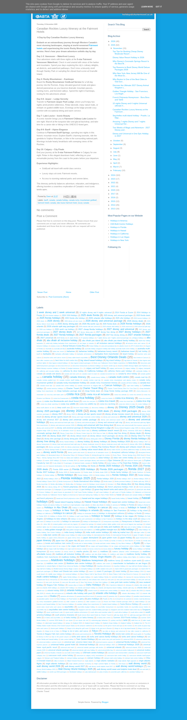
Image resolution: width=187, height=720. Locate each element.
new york (111, 579)
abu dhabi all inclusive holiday (62, 340)
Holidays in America (118, 221)
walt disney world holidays (129, 666)
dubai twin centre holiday (123, 458)
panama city (113, 596)
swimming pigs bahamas (99, 620)
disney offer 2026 (136, 444)
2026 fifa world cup (90, 324)
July (115, 152)
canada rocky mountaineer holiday (71, 383)
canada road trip (141, 377)
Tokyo (95, 631)
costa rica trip (143, 401)
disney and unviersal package (69, 428)
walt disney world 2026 (48, 666)
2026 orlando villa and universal (89, 326)
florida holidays (65, 475)
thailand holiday (126, 623)
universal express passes (104, 642)
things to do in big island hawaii (125, 628)
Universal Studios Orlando (52, 653)
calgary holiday (130, 368)
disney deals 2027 (58, 436)
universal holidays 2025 (107, 644)
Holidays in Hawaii (118, 230)
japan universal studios (88, 540)
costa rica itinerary (124, 398)
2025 (113, 45)
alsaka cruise (55, 346)
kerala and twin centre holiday (105, 543)
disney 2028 (71, 414)
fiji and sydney (70, 466)
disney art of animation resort (63, 430)
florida (93, 466)
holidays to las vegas (124, 516)
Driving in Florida (83, 455)
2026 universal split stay (142, 326)
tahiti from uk (135, 620)
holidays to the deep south (126, 519)
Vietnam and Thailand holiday (54, 658)
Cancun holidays (113, 385)
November (118, 48)
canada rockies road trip (91, 380)
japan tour (60, 540)
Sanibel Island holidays (109, 604)
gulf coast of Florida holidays (122, 492)
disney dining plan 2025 (73, 439)
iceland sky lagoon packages (77, 527)
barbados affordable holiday (64, 354)
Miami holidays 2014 (136, 571)
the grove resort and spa (113, 625)
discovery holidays (98, 407)
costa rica (73, 394)
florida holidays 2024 (51, 478)
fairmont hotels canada (47, 203)
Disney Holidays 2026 (120, 441)
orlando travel (92, 590)
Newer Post (42, 292)
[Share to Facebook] (72, 196)
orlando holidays (75, 590)
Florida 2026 (131, 465)
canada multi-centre (118, 377)
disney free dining (46, 441)
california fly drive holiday (73, 371)
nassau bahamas (140, 577)
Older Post (94, 292)
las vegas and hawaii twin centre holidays (126, 546)
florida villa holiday (57, 484)
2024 (113, 175)
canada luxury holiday (98, 377)
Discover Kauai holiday (81, 407)
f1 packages (68, 463)
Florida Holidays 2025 (75, 478)
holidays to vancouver (71, 521)
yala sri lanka (103, 672)
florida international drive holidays (87, 481)
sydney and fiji (115, 620)
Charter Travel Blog (93, 388)
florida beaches (75, 472)
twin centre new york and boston (109, 639)
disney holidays (100, 441)
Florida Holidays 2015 (85, 475)
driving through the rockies (101, 455)
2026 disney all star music (73, 321)
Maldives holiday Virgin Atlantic (96, 557)
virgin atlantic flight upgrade (127, 661)
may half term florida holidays (138, 566)
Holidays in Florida (118, 227)
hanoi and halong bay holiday (88, 495)
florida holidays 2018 (102, 475)
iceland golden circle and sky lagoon (65, 524)
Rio (111, 599)
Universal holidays (87, 644)
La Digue (147, 543)
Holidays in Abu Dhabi (55, 507)
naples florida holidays (70, 577)
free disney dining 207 (52, 487)
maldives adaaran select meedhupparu (125, 551)
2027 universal (46, 338)
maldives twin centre (54, 563)
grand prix (130, 489)
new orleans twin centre (97, 579)
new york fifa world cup (70, 582)
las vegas (62, 546)
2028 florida (61, 338)
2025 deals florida (90, 315)
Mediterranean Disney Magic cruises (66, 569)
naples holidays (85, 577)
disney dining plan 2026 (94, 439)
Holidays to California (44, 513)
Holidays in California (119, 234)
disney (110, 407)
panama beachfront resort (85, 596)
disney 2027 (57, 414)
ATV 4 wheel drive (137, 346)
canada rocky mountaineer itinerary (103, 383)
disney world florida (53, 452)
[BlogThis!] (67, 196)
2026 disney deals (135, 321)
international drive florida (102, 535)
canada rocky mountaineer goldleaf (83, 200)
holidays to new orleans (56, 519)
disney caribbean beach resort (105, 430)
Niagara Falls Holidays (56, 585)
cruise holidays (143, 404)
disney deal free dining (117, 433)
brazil (120, 366)
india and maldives (112, 527)
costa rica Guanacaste (60, 398)
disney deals (135, 433)
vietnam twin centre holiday (134, 658)
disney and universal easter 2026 (113, 420)
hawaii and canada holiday (133, 495)
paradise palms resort (46, 599)
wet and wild (144, 669)
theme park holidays (57, 628)
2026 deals (40, 321)
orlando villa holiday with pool (79, 593)
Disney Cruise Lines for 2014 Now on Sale (90, 433)
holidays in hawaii (137, 507)
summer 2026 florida (56, 620)
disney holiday (83, 441)
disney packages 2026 (56, 447)
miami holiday (120, 571)
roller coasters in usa (93, 601)
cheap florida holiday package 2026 (118, 391)
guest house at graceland (62, 492)
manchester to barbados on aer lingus (130, 563)
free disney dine (124, 484)
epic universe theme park (132, 460)
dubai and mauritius (89, 458)
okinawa (128, 585)
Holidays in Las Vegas (119, 237)
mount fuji (144, 574)
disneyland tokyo (54, 455)
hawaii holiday (133, 498)
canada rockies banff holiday (69, 380)
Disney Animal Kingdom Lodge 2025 (126, 428)
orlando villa (124, 590)
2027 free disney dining (115, 335)
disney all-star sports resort (56, 417)
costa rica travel (106, 401)
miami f (91, 571)
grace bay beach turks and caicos (109, 489)
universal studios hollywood (125, 650)
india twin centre (50, 535)
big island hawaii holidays (91, 360)
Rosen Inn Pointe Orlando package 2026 (118, 601)
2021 (113, 186)
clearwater (40, 394)
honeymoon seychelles (111, 521)
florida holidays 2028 (141, 478)
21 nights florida (72, 338)
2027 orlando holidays (139, 334)
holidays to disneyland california (111, 513)
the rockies (128, 625)
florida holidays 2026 (105, 479)
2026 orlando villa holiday (111, 326)
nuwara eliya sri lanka (75, 585)
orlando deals (142, 588)
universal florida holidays (126, 642)
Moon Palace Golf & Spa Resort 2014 (93, 574)
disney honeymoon (43, 444)
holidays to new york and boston (82, 519)
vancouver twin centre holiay (116, 655)
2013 (113, 209)
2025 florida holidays (50, 318)
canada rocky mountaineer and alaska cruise (120, 380)
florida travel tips (42, 484)
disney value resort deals (92, 449)
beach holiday (128, 354)
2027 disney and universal (120, 329)
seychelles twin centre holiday (62, 609)
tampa (68, 623)
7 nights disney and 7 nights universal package (113, 338)
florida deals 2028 (101, 472)
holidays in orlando (89, 510)
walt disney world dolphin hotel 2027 (101, 666)
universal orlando (114, 647)
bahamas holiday (86, 351)
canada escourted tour (107, 374)
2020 (113, 190)
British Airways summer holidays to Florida (51, 368)
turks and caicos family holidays (104, 637)
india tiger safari (139, 532)
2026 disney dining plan (67, 324)
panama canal (101, 596)
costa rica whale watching (49, 404)
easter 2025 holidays (52, 460)
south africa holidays (121, 612)
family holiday (98, 463)
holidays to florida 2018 (58, 516)
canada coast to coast (89, 374)
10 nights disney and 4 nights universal (95, 313)
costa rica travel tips (126, 401)
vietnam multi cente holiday (113, 658)
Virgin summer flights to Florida (104, 663)
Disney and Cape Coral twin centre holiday (86, 417)
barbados (47, 354)
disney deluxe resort (78, 436)
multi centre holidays (47, 576)
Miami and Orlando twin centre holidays (70, 571)
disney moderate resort (91, 444)
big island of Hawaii (130, 360)
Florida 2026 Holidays (83, 469)
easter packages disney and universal (93, 460)
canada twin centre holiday (65, 385)
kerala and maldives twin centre (58, 543)
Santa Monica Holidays (129, 604)
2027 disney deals (62, 332)
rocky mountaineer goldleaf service (51, 601)
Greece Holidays (45, 492)
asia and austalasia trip (108, 346)
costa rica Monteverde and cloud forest (61, 401)
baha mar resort (58, 351)
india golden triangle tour (106, 529)
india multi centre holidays (97, 532)
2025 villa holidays (123, 318)
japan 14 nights (139, 535)
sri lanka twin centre (103, 617)
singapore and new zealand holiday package (93, 609)
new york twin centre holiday (123, 582)
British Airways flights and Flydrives (136, 366)
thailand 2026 (77, 623)
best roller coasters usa (45, 360)
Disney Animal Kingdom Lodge (97, 428)
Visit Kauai (121, 663)
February (117, 170)
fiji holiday (82, 466)
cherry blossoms (142, 391)
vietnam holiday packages (75, 658)
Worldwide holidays (75, 672)
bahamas (71, 351)
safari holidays (140, 601)
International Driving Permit (122, 535)
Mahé (95, 551)
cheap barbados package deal (69, 391)
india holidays (128, 529)
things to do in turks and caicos (75, 631)
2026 (113, 41)
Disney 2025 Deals (131, 407)
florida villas (70, 484)
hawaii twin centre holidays (123, 502)
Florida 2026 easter (61, 469)
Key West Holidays (124, 543)
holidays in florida (119, 507)
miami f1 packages (104, 571)
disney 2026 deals (99, 411)
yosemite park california (118, 672)
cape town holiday (133, 385)
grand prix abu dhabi (143, 489)
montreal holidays (71, 574)
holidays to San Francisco (104, 519)
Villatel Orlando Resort (74, 661)
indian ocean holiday (68, 535)
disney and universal (110, 417)
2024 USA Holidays (69, 315)
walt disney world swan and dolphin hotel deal (116, 669)
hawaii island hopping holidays (68, 502)
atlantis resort (123, 346)
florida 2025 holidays (109, 465)
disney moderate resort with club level (114, 444)
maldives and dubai (116, 554)
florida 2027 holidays (46, 472)
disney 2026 (74, 411)
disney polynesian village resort (78, 447)
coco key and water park (55, 394)
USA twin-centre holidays (93, 653)
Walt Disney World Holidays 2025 (75, 669)
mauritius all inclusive (104, 566)
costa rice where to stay (127, 404)
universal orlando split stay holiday (83, 650)
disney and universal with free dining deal (95, 425)
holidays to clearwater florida (86, 513)
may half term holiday (44, 569)
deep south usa (63, 408)
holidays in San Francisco (114, 510)
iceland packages (58, 527)
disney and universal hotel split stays (62, 422)
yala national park (91, 672)
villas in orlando (59, 661)
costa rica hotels (106, 398)
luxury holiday (121, 548)
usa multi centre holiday (72, 653)
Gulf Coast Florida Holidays (83, 492)
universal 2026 (128, 639)
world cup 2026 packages (58, 672)
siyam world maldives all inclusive (76, 612)
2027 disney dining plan (85, 332)
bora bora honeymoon (80, 366)
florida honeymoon (65, 481)
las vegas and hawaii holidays (98, 546)
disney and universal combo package (80, 420)
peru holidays (93, 599)
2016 (113, 197)
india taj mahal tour (121, 532)
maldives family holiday (136, 554)
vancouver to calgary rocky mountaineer (90, 655)
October (117, 140)
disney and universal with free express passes (132, 425)
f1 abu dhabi (57, 463)
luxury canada (83, 203)
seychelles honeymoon (105, 607)
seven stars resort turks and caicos (49, 607)
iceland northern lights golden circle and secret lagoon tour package (120, 524)
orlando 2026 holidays (49, 588)
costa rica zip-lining (107, 404)
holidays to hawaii (101, 516)
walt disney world (138, 663)
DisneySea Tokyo (69, 455)
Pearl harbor (73, 599)
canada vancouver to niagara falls (89, 385)
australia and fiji (59, 348)
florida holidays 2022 (123, 475)
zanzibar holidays (135, 672)
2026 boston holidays (141, 318)
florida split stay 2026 (141, 481)
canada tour (145, 383)
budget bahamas (73, 368)
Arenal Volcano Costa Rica (74, 346)
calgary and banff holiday (96, 368)
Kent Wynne (129, 540)
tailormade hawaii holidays (54, 623)
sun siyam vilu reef (81, 620)
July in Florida (104, 540)
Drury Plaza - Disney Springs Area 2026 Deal (128, 455)
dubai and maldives (72, 458)
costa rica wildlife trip (87, 404)
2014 (113, 205)
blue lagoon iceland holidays (58, 363)
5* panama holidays (87, 338)
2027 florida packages (90, 334)
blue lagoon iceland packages (81, 363)
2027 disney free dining (105, 332)
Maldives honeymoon (92, 560)
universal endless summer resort (50, 642)
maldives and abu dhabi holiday (96, 554)
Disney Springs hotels (52, 449)
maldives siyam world (132, 561)
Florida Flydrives (137, 472)
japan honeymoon (142, 538)
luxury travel (68, 551)
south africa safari (137, 612)
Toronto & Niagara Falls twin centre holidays (54, 634)
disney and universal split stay (110, 422)
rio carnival (127, 599)
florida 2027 (136, 469)
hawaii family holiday (118, 498)
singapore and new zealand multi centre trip (125, 609)
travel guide (137, 634)
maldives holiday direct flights (126, 557)
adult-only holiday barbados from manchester (61, 343)
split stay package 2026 (138, 615)
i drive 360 (46, 524)
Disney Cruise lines (66, 433)
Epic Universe (114, 460)
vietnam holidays (94, 658)
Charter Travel (72, 388)
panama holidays (125, 596)
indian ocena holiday (84, 535)
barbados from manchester (107, 354)
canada (52, 200)
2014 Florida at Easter (124, 313)
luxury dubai (107, 549)
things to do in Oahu (52, 631)
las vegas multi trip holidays (55, 549)
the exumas (99, 625)
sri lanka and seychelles (52, 617)
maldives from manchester (47, 557)
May (115, 159)
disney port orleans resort (131, 447)
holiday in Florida (127, 505)
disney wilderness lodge (131, 449)
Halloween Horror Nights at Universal (62, 495)
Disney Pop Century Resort (104, 447)
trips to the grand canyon (60, 637)
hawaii (118, 495)
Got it (159, 7)
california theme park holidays (120, 371)
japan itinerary (44, 540)
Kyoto (137, 543)
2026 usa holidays (45, 329)
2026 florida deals (110, 324)
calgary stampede (144, 368)
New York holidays (101, 582)
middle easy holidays (55, 574)
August (116, 148)
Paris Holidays (61, 599)
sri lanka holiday (70, 618)
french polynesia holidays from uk (122, 487)
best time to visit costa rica (66, 360)
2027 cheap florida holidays (90, 329)
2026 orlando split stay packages (61, 326)
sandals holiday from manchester (88, 604)
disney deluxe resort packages (102, 436)
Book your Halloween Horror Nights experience (110, 363)
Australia (48, 348)
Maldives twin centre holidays (79, 563)
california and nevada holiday (49, 371)
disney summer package (70, 449)
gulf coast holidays (102, 492)
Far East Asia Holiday (129, 463)
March (116, 167)
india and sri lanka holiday (132, 527)
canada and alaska (53, 374)
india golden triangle (53, 529)
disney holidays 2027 (141, 441)
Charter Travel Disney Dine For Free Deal (121, 388)
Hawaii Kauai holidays (96, 502)
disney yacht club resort (76, 452)
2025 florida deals (143, 315)
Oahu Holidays (93, 585)
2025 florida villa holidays (75, 318)
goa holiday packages (71, 489)
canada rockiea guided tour (46, 380)
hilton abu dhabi (98, 505)
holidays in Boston (78, 507)
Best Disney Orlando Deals (108, 357)
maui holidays (87, 566)
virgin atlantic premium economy (80, 663)
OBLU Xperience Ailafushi (114, 585)
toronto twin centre (123, 634)
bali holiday (143, 351)
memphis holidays (87, 569)
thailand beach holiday (92, 623)
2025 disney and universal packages (118, 315)
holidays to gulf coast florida (78, 516)
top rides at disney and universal (114, 631)
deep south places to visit (45, 407)
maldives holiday (68, 557)
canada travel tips (46, 385)
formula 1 (111, 484)
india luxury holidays (73, 532)
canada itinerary (78, 377)
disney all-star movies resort (117, 414)
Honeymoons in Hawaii (131, 521)
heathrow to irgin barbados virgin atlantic (76, 505)
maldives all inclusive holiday (68, 554)
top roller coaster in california (138, 631)
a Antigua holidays (138, 338)
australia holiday (74, 348)
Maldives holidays (63, 560)
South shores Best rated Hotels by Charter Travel (94, 615)
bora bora (133, 363)
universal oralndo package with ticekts (90, 647)
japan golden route (109, 538)
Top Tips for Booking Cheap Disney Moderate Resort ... (128, 52)
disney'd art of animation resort (97, 452)
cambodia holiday (142, 371)
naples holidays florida (101, 577)
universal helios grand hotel (63, 644)
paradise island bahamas (142, 596)
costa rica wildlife (68, 404)
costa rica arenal (135, 394)
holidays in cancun (98, 507)
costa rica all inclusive (98, 394)
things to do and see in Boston (101, 628)
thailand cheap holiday (110, 623)
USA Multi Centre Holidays (121, 224)
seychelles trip (41, 609)
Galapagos (57, 489)
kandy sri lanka (116, 540)
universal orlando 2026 (133, 647)
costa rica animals (120, 394)
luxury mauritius (55, 551)
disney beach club (83, 430)
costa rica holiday (82, 398)
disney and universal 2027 (48, 420)
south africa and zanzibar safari (100, 612)
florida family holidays (119, 472)
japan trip (73, 540)
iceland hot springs (87, 524)
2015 (113, 201)
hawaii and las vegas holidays (95, 498)
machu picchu (82, 551)
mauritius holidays (120, 566)
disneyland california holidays (123, 452)
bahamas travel (128, 351)
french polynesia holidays (93, 487)
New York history (86, 582)
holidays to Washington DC (92, 521)
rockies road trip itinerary (142, 599)
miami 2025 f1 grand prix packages (126, 569)
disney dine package (52, 439)
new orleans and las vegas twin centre (73, 579)
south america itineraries (64, 615)
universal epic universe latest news (78, 642)
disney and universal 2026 (133, 416)
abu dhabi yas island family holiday (119, 340)
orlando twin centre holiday (109, 590)
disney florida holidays (135, 438)
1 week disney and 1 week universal (56, 312)
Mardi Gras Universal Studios (68, 566)
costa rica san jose (88, 401)
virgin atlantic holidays (55, 663)
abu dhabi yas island (91, 340)
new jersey (53, 579)
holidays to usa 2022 (53, 521)
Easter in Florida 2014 (69, 460)
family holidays (112, 463)
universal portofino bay (105, 650)
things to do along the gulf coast (78, 628)
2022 (113, 182)
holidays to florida (134, 513)
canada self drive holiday (129, 383)
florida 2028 (63, 472)
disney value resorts (113, 449)
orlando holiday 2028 (55, 590)
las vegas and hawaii (76, 546)
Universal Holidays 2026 (128, 644)
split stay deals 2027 (120, 615)
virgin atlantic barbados (105, 661)
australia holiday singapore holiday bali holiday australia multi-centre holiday (110, 348)
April (115, 163)
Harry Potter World (107, 495)
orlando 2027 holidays (67, 588)
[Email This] (64, 196)
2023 (113, 179)
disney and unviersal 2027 (45, 428)
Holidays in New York (119, 240)
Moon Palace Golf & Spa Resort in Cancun (123, 574)
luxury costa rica (95, 549)
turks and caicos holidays (133, 637)
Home (68, 292)
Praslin (105, 599)
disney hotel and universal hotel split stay (66, 444)
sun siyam (69, 620)
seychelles (69, 607)
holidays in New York (64, 510)
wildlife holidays (42, 672)
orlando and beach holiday (86, 588)
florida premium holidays (123, 481)
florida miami (108, 481)
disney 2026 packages (125, 411)
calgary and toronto (115, 368)
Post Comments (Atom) (59, 297)
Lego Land (70, 549)
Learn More (147, 7)
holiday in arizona (112, 505)
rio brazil (118, 599)
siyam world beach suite (54, 612)
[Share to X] (70, 196)
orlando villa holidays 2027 (130, 593)
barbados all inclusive (84, 354)
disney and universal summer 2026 (62, 425)
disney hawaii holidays (66, 441)
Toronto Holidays (102, 633)
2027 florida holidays (64, 334)
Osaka (53, 596)
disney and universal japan (86, 422)
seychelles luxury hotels (139, 607)
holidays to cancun (63, 513)
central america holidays (55, 388)
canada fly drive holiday (127, 374)
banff (46, 200)
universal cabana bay (143, 639)
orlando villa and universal (54, 593)
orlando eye (40, 590)
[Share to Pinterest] (75, 196)
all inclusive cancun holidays (109, 343)
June (115, 155)
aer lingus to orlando (87, 343)
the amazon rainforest (84, 625)
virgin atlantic (89, 661)
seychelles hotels (122, 607)
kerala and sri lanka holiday (83, 543)
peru (82, 599)
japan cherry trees (74, 538)
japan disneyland (90, 538)
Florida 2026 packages (111, 469)
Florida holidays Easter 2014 (46, 481)
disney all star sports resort (90, 414)
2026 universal (127, 326)
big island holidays (113, 360)
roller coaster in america (74, 601)
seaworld (145, 604)
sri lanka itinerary (87, 618)
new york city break (52, 582)
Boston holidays (95, 366)
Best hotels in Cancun (140, 357)
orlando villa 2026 (137, 590)
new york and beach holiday (126, 579)
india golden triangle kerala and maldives (79, 529)
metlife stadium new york (104, 569)
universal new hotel (67, 647)
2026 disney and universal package (104, 321)
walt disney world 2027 (75, 666)
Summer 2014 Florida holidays (125, 618)
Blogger (105, 702)
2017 (113, 194)
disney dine (123, 436)
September (118, 144)
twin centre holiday (67, 639)
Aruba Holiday (94, 346)
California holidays (95, 371)
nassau (128, 577)
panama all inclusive (67, 596)
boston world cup (109, 366)
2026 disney (53, 321)
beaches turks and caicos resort (54, 357)
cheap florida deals (92, 391)
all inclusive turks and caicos (135, 343)
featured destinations (56, 466)
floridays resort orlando (97, 484)
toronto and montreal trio (83, 634)
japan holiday (126, 538)
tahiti (125, 620)
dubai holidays (104, 458)
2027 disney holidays (130, 332)
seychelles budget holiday (86, 607)
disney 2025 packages (48, 411)
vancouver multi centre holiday (60, 655)
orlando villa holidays (106, 593)
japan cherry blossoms (57, 538)
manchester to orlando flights (46, 566)
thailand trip (138, 623)
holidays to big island (139, 510)
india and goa (95, 527)
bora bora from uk (64, 366)
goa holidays (86, 489)
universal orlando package (58, 650)
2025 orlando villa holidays (100, 318)
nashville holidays (117, 577)
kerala (138, 540)
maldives (104, 551)
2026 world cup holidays (65, 329)
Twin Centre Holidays (85, 639)
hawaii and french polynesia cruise (67, 498)
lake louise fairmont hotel (67, 203)
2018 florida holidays (52, 315)
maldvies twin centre (103, 563)
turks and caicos (79, 637)
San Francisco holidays (66, 604)
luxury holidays (138, 549)
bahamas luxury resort (107, 351)
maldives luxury (114, 561)
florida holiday (49, 475)
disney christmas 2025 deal (132, 430)
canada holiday (62, 200)
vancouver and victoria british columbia (121, 653)
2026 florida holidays (131, 323)
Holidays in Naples (43, 510)
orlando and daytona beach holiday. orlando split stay (116, 588)
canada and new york (71, 374)
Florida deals (88, 472)
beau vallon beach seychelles (78, 357)
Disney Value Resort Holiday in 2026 (128, 57)
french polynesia (70, 487)
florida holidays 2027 (124, 478)
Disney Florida (112, 438)
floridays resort (81, 484)
